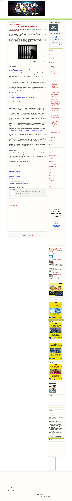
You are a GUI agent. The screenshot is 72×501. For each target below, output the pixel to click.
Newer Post (11, 232)
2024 (51, 51)
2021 (51, 55)
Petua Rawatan (51, 181)
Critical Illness (51, 158)
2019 (51, 58)
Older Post (44, 232)
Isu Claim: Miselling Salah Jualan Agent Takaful (55, 87)
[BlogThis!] (10, 198)
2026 (51, 49)
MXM (50, 172)
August (52, 67)
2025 (51, 50)
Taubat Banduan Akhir (54, 110)
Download (50, 161)
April (52, 134)
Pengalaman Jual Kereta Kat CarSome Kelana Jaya (57, 262)
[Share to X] (11, 198)
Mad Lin (54, 268)
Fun (49, 163)
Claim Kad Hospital (52, 155)
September (53, 66)
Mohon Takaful (34, 19)
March (52, 136)
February (52, 137)
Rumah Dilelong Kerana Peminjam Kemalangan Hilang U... (56, 81)
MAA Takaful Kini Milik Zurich (55, 105)
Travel (50, 186)
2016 (51, 62)
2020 (51, 57)
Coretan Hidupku (14, 19)
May (52, 71)
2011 (51, 145)
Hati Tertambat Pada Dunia (55, 117)
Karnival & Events (52, 166)
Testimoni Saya (24, 19)
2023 (51, 53)
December (52, 63)
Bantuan (50, 152)
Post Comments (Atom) (29, 235)
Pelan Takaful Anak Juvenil (55, 94)
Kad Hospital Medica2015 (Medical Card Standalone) (55, 92)
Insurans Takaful (51, 164)
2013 (51, 143)
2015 (51, 140)
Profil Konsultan (45, 19)
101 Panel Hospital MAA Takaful (56, 118)
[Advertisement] (56, 449)
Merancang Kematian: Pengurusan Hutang (54, 99)
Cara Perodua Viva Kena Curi (57, 274)
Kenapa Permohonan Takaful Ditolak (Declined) (55, 133)
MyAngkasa (51, 175)
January (52, 138)
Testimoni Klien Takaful (54, 88)
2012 (51, 144)
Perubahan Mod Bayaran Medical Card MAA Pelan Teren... (55, 76)
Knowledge (51, 169)
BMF (50, 153)
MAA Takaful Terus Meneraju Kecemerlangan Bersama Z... (56, 102)
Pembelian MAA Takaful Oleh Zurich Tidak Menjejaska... (55, 104)
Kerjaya (50, 167)
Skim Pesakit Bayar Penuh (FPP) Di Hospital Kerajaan (55, 90)
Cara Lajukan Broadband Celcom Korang (57, 255)
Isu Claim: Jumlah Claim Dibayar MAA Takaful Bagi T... (56, 124)
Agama (12, 200)
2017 (51, 61)
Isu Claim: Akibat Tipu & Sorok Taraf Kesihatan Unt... (55, 128)
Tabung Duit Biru (53, 83)
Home (28, 232)
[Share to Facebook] (12, 198)
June (52, 70)
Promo (50, 183)
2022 (51, 54)
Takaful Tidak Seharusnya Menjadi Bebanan (55, 73)
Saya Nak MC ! (53, 120)
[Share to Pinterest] (13, 198)
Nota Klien (50, 178)
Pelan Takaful (51, 180)
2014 (51, 141)
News (50, 177)
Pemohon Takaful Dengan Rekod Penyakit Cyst (55, 96)
